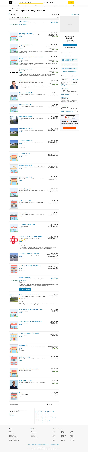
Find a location (55, 22)
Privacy (29, 444)
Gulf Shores (12, 413)
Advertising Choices (12, 436)
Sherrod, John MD (65, 105)
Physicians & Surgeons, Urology (35, 346)
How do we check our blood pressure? (69, 68)
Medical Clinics (37, 238)
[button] (77, 2)
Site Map (32, 435)
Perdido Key (12, 415)
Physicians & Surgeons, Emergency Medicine (37, 94)
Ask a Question (70, 56)
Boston (54, 435)
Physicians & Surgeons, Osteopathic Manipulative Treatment (40, 214)
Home (10, 8)
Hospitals (72, 80)
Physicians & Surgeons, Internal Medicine (44, 413)
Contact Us (11, 432)
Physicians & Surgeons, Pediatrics (42, 418)
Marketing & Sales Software (14, 440)
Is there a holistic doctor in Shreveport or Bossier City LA (69, 65)
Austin (54, 432)
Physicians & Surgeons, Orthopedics (36, 130)
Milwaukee (72, 432)
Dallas (54, 439)
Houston (63, 432)
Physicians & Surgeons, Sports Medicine (36, 202)
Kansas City (63, 435)
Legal (58, 444)
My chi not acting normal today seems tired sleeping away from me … (69, 60)
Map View (13, 14)
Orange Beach (17, 8)
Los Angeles (63, 437)
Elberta (11, 414)
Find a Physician (68, 84)
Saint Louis (72, 440)
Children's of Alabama (65, 78)
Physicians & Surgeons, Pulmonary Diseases (37, 34)
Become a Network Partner (14, 437)
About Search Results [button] (75, 14)
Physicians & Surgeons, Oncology (42, 422)
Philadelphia (72, 437)
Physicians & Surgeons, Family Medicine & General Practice (40, 22)
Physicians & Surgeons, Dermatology (36, 382)
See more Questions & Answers (69, 71)
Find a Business (34, 432)
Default (56, 14)
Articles (32, 431)
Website (20, 24)
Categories (33, 436)
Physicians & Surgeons (23, 22)
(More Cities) (60, 428)
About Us (10, 431)
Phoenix (71, 439)
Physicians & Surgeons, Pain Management (37, 296)
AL (12, 8)
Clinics (30, 370)
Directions (74, 84)
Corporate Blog (11, 435)
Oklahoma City (73, 435)
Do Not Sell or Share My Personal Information (40, 444)
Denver (54, 440)
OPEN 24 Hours (26, 17)
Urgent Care (31, 238)
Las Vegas (63, 436)
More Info (24, 24)
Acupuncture (39, 255)
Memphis (63, 440)
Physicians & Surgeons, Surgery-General (44, 414)
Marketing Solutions (12, 439)
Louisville (63, 439)
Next (58, 404)
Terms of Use (53, 444)
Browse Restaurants (34, 437)
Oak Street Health (24, 21)
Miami (71, 431)
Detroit (62, 431)
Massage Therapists (32, 255)
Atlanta (54, 431)
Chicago (54, 437)
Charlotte (54, 436)
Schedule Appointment (26, 289)
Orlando (71, 436)
